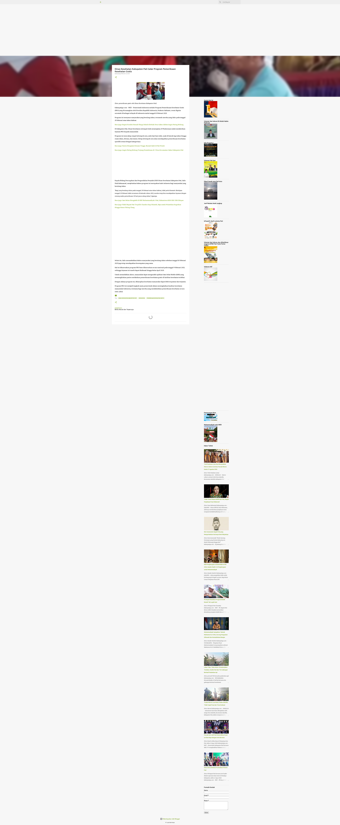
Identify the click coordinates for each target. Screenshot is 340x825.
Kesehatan (142, 298)
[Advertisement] (53, 12)
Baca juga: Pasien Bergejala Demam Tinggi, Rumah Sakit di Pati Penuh (140, 146)
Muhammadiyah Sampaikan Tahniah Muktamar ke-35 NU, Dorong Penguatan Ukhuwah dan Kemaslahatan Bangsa (216, 634)
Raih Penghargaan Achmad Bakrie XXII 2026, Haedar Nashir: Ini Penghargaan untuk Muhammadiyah (215, 567)
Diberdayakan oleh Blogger (171, 819)
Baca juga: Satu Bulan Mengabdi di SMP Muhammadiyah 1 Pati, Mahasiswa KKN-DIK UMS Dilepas (149, 200)
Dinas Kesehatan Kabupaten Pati (128, 298)
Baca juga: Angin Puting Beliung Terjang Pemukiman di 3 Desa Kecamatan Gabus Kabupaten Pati (149, 150)
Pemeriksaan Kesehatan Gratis (155, 298)
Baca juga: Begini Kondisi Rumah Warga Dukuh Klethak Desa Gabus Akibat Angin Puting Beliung (149, 124)
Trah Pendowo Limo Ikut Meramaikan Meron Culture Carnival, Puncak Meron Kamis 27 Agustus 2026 (215, 466)
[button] (116, 77)
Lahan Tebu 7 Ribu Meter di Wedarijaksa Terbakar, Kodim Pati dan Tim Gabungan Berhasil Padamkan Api (216, 670)
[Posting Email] (116, 296)
